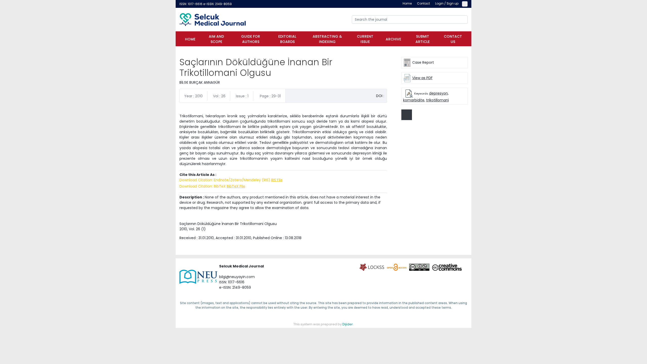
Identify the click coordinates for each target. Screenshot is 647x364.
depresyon (438, 93)
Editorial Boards (287, 39)
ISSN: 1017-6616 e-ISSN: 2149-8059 (205, 4)
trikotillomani (437, 100)
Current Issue (365, 39)
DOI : (380, 95)
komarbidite (413, 100)
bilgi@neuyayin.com (237, 276)
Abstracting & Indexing (327, 39)
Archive (393, 39)
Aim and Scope (216, 39)
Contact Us (453, 39)
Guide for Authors (250, 39)
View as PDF (422, 77)
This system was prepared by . (323, 324)
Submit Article (422, 39)
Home (190, 39)
